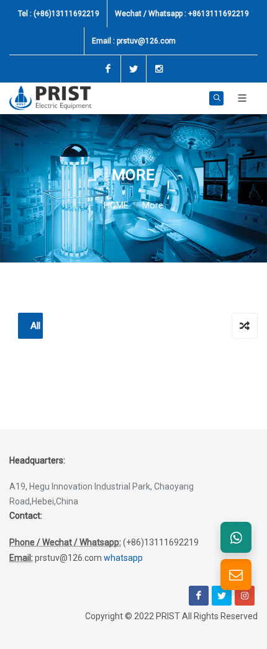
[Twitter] (133, 69)
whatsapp (123, 558)
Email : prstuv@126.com (134, 41)
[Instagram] (159, 69)
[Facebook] (108, 69)
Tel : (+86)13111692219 (58, 13)
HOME (116, 205)
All (35, 325)
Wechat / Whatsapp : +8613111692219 (182, 13)
